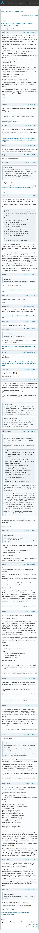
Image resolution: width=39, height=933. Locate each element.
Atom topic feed (33, 924)
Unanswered (34, 15)
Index (2, 11)
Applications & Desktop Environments (18, 23)
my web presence (8, 192)
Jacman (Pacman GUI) (13, 290)
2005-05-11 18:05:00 (29, 889)
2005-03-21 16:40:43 (29, 352)
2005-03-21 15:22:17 (29, 306)
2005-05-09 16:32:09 (29, 678)
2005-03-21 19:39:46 (29, 369)
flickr (3, 291)
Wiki (15, 3)
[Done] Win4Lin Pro (10, 25)
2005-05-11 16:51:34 (29, 735)
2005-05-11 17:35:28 (29, 783)
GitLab (20, 3)
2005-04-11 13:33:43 (29, 530)
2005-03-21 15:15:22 (29, 274)
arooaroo (4, 290)
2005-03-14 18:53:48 (29, 162)
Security (25, 3)
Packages (10, 3)
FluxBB (35, 927)
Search (11, 11)
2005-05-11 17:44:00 (29, 859)
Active (28, 15)
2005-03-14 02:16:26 (29, 32)
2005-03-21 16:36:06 (29, 329)
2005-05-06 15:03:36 (29, 564)
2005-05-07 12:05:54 (29, 611)
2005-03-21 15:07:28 (29, 196)
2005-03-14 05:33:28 (29, 145)
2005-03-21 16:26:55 (29, 321)
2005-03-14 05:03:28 (29, 125)
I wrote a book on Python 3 (18, 140)
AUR (30, 3)
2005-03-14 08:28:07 (29, 155)
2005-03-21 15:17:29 (29, 295)
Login (21, 11)
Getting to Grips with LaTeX (27, 290)
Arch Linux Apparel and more (11, 138)
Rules (6, 11)
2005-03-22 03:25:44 (29, 380)
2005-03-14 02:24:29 (29, 104)
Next (12, 29)
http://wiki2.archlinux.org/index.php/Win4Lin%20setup (18, 187)
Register (16, 11)
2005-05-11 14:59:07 (29, 705)
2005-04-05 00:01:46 (29, 431)
